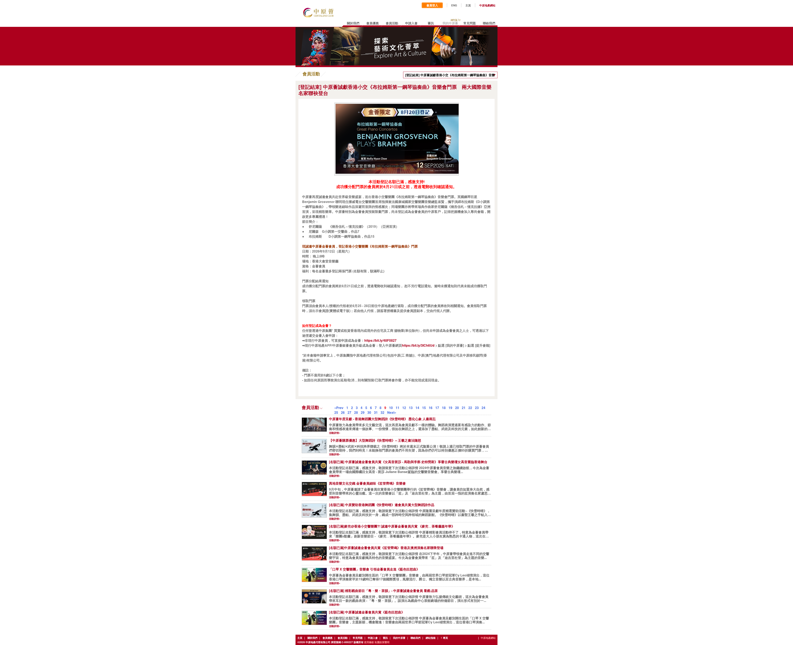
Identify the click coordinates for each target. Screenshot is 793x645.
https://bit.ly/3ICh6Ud (418, 345)
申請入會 (373, 638)
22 (470, 407)
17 (437, 407)
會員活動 (343, 638)
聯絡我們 (415, 638)
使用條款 (369, 642)
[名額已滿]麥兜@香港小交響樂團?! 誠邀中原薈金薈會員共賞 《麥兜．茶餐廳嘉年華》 (392, 526)
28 (356, 412)
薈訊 (385, 638)
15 (424, 407)
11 (397, 407)
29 (362, 412)
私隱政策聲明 (382, 642)
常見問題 (358, 638)
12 (404, 407)
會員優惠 (327, 638)
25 (336, 412)
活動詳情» (334, 433)
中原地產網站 (487, 5)
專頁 (445, 638)
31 (376, 412)
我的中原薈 (399, 638)
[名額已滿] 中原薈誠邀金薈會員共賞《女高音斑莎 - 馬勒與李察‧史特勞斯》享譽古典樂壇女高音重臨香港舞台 (408, 461)
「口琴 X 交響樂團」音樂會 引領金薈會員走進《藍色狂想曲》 (374, 569)
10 (391, 407)
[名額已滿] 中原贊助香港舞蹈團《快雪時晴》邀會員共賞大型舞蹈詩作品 (381, 504)
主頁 (468, 5)
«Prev (338, 407)
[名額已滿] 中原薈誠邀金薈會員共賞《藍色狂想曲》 (367, 612)
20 (457, 407)
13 (411, 407)
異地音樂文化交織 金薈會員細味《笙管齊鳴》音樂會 (367, 483)
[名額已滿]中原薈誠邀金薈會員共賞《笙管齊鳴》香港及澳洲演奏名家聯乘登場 (386, 547)
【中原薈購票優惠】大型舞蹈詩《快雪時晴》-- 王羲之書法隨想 (375, 440)
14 (417, 407)
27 (349, 412)
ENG (454, 5)
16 (430, 407)
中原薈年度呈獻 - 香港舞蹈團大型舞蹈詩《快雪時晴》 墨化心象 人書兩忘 (382, 418)
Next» (391, 412)
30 (369, 412)
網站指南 (431, 638)
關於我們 (312, 638)
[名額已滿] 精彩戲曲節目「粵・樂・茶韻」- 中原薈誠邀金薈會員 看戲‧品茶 (383, 590)
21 (463, 407)
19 (450, 407)
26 (343, 412)
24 (483, 407)
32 (382, 412)
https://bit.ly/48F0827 (380, 340)
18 (444, 407)
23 (477, 407)
